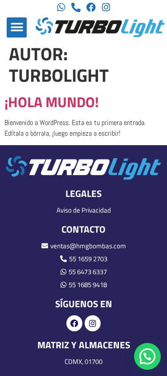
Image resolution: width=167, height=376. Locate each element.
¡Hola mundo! (51, 102)
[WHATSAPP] (61, 7)
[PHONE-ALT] (76, 7)
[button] (17, 27)
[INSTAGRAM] (106, 7)
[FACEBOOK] (91, 7)
